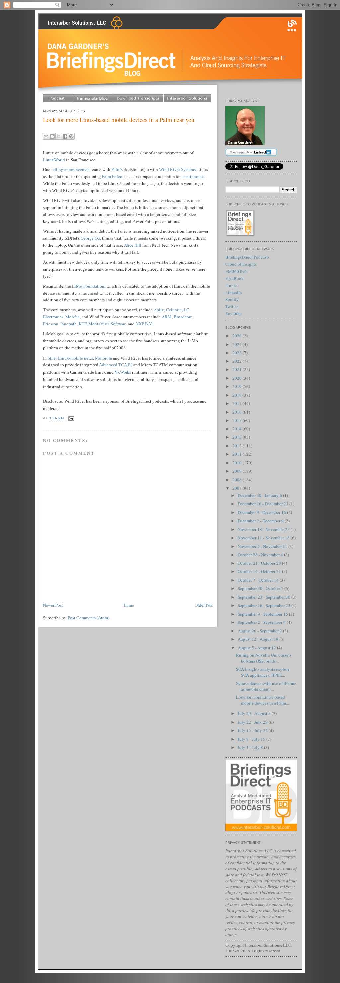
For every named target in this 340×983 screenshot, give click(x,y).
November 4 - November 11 (263, 546)
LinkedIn (233, 292)
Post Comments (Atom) (88, 618)
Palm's (117, 169)
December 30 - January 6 (260, 495)
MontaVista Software (107, 324)
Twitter (231, 306)
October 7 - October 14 (259, 580)
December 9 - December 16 (262, 512)
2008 (237, 480)
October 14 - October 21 (260, 571)
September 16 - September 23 (264, 605)
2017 (237, 403)
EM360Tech (236, 271)
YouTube (233, 313)
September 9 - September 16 (263, 614)
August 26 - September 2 (260, 631)
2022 (237, 361)
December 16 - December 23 (263, 504)
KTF (82, 324)
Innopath (68, 324)
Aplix (159, 310)
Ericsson (50, 324)
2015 (237, 420)
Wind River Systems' (177, 169)
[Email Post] (70, 418)
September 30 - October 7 (261, 588)
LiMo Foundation (88, 286)
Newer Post (53, 605)
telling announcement (71, 169)
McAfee (72, 317)
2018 (237, 395)
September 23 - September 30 (264, 597)
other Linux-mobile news (70, 358)
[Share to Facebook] (65, 136)
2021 (237, 369)
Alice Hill (132, 245)
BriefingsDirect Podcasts (247, 257)
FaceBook (234, 278)
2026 (237, 336)
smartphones (193, 176)
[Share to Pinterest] (71, 136)
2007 (237, 488)
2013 (237, 437)
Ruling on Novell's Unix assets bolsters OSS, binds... (263, 658)
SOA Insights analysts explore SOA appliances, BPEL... (263, 672)
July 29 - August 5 (255, 713)
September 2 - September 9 (262, 622)
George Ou (90, 238)
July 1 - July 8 (251, 747)
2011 (237, 454)
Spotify (232, 299)
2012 (237, 446)
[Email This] (46, 136)
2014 (237, 429)
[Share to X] (58, 136)
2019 (237, 386)
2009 (237, 471)
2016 (237, 412)
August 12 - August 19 (258, 639)
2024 (237, 344)
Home (129, 605)
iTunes (231, 285)
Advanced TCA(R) (115, 364)
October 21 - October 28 (260, 563)
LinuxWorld (54, 160)
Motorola (103, 358)
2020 (237, 378)
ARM (167, 317)
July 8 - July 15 (252, 739)
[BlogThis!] (52, 136)
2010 (237, 463)
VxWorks (123, 372)
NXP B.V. (144, 324)
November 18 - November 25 (264, 529)
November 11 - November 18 (264, 538)
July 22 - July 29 (253, 722)
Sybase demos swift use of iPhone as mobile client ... (266, 686)
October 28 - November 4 (261, 554)
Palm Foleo (112, 176)
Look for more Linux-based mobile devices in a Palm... (262, 700)
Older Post (204, 605)
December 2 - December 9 (261, 521)
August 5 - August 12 (257, 648)
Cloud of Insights (241, 264)
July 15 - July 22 (253, 730)
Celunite (174, 310)
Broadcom (183, 317)
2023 (237, 353)
